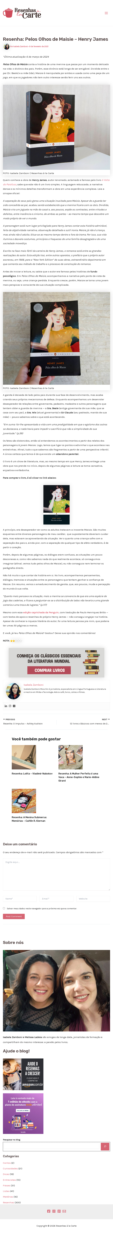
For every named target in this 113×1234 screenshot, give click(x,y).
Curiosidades (10, 1168)
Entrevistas (9, 1179)
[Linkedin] (6, 706)
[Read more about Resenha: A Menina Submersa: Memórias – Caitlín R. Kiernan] (24, 800)
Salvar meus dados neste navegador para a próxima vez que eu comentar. (42, 908)
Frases (6, 1185)
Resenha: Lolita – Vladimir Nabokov (32, 773)
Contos (7, 1162)
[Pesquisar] (105, 1146)
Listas (6, 1191)
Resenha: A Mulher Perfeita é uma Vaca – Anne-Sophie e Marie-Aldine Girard (78, 777)
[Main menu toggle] (106, 13)
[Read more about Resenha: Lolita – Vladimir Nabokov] (24, 757)
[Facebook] (48, 1211)
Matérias (8, 1196)
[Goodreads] (14, 706)
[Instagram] (10, 706)
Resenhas (8, 1202)
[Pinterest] (59, 1211)
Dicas (6, 1174)
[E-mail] (64, 1211)
